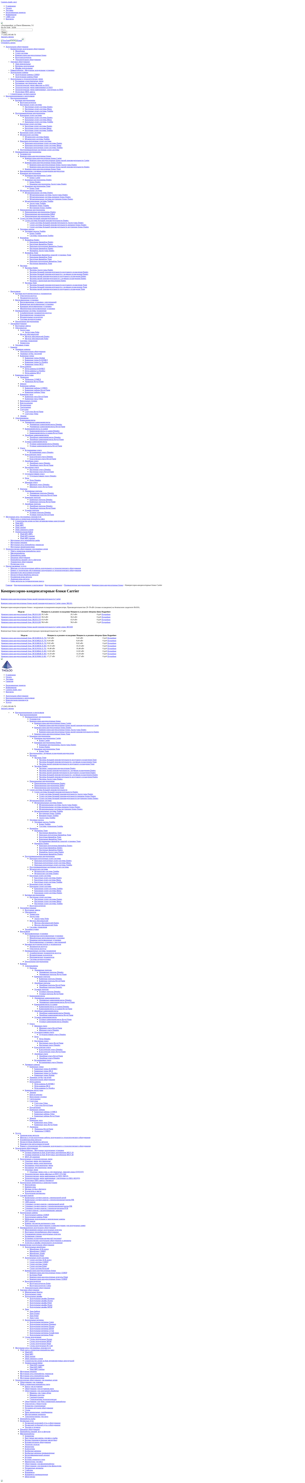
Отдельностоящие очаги (35, 474)
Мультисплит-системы (29, 135)
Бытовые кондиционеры (25, 100)
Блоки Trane (34, 188)
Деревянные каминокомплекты (37, 422)
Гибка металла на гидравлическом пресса (27, 581)
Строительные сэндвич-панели (23, 94)
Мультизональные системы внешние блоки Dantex (50, 197)
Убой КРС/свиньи (27, 536)
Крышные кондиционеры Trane (37, 186)
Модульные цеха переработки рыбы (25, 540)
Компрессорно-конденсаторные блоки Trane (43, 169)
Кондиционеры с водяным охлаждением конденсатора (42, 171)
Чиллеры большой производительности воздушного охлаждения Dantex (59, 272)
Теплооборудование (18, 324)
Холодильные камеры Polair (26, 77)
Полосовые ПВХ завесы (25, 92)
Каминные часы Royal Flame (36, 397)
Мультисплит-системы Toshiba (37, 139)
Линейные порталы (33, 504)
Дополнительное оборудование (28, 60)
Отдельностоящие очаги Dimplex (43, 476)
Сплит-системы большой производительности (39, 218)
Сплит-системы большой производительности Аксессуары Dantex (57, 223)
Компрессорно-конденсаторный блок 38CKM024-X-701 (24, 641)
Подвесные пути (17, 564)
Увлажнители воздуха (29, 298)
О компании (11, 6)
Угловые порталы (32, 510)
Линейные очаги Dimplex (40, 463)
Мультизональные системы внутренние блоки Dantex (51, 199)
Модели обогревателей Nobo (36, 339)
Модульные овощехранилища (22, 547)
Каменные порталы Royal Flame (43, 502)
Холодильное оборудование (17, 47)
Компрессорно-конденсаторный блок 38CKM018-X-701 (24, 638)
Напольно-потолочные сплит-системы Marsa (43, 145)
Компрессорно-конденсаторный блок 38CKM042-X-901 (24, 651)
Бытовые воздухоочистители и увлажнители (33, 293)
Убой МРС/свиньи (27, 538)
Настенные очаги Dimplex (40, 469)
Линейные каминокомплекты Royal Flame (47, 439)
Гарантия (9, 681)
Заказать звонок (7, 37)
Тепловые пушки (22, 345)
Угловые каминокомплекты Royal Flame (46, 446)
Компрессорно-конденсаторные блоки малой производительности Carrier (59, 160)
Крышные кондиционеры (30, 173)
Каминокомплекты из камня (36, 429)
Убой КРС (19, 523)
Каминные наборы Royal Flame (37, 390)
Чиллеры (23, 266)
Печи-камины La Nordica (35, 371)
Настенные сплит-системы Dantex (39, 107)
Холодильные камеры (19, 72)
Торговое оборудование (20, 62)
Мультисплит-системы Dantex (37, 137)
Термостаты (25, 343)
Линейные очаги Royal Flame (41, 465)
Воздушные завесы (23, 326)
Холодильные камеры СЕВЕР (27, 75)
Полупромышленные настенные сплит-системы (39, 150)
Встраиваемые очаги (33, 450)
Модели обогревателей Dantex (37, 336)
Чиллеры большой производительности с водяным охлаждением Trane (58, 287)
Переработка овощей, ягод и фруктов (25, 560)
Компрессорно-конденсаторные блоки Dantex (43, 163)
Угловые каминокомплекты (36, 442)
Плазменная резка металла (21, 577)
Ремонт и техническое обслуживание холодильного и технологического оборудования (45, 570)
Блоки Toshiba (35, 233)
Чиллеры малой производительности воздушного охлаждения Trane (57, 289)
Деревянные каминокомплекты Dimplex (46, 424)
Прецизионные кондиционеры (32, 210)
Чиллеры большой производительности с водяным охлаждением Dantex (59, 274)
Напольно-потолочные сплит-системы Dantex (43, 143)
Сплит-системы (21, 53)
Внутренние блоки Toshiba (40, 208)
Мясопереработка (17, 553)
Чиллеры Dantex (31, 268)
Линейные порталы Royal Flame (43, 508)
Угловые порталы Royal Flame (42, 515)
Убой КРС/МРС (26, 534)
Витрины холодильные (24, 66)
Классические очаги (33, 454)
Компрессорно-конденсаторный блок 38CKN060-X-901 (23, 656)
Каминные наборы (27, 386)
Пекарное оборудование (20, 557)
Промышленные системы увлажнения (30, 311)
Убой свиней (20, 527)
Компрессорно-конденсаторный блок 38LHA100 (21, 614)
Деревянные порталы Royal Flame (43, 495)
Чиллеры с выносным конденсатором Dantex (48, 281)
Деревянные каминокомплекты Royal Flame (47, 427)
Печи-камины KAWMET (35, 369)
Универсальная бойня (24, 532)
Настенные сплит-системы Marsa (38, 109)
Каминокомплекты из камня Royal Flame (46, 433)
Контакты (10, 19)
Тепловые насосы (27, 229)
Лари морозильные (23, 64)
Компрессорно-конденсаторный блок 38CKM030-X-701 (24, 643)
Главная (9, 585)
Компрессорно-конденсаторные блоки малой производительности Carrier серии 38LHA (36, 603)
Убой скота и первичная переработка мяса (27, 519)
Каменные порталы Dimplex (41, 500)
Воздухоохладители (23, 57)
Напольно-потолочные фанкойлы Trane (46, 261)
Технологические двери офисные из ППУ (32, 85)
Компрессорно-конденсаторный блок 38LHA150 (21, 620)
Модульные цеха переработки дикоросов (27, 545)
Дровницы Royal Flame (34, 381)
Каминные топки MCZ (34, 364)
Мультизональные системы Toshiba (39, 201)
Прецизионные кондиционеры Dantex (40, 212)
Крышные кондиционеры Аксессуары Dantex (48, 184)
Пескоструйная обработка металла (24, 575)
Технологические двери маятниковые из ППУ (34, 87)
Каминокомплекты (27, 420)
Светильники (25, 407)
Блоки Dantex (35, 182)
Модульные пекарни (18, 542)
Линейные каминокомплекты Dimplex (45, 437)
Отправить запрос (8, 43)
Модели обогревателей (29, 334)
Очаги (22, 448)
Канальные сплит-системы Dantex (39, 117)
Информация (11, 15)
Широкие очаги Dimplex (39, 485)
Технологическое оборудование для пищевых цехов (27, 549)
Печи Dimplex (35, 480)
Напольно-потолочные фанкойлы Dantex (46, 246)
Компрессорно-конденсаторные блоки (30, 55)
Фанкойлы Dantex (32, 240)
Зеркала (23, 384)
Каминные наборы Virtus (35, 392)
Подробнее (106, 614)
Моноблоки (20, 51)
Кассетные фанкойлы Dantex (41, 244)
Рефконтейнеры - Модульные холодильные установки (32, 70)
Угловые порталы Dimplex (40, 512)
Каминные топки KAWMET (36, 360)
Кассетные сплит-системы (30, 124)
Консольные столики (28, 401)
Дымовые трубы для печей (31, 354)
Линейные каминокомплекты (37, 435)
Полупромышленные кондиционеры (30, 113)
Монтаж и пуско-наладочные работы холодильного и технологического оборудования (45, 568)
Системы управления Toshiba (41, 236)
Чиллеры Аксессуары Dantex (41, 270)
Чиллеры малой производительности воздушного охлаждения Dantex (58, 276)
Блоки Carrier (35, 178)
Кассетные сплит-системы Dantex (38, 126)
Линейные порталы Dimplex (41, 506)
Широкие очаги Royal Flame (41, 487)
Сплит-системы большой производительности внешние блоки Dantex (58, 225)
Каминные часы (26, 394)
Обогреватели (21, 328)
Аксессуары (25, 330)
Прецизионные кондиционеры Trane (40, 216)
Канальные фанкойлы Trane (41, 257)
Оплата (9, 8)
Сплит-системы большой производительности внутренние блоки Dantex (59, 227)
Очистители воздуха (28, 296)
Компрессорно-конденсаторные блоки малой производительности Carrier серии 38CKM (37, 627)
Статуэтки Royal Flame (34, 412)
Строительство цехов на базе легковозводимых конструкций (40, 521)
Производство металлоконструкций (25, 573)
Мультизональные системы (31, 190)
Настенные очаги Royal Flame (42, 472)
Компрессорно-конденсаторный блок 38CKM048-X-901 (24, 654)
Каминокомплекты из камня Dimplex (45, 431)
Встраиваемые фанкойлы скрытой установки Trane (50, 255)
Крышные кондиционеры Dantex (38, 180)
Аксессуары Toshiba (38, 203)
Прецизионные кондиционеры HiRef (40, 214)
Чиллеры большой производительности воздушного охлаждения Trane (58, 285)
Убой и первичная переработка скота (25, 551)
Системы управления (28, 341)
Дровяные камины (22, 349)
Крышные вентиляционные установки (36, 306)
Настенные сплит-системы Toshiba (39, 111)
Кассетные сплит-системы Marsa (38, 128)
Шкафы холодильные (24, 68)
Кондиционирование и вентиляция (20, 96)
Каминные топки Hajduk (35, 358)
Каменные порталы (33, 497)
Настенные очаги (32, 467)
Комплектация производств (17, 700)
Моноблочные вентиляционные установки (37, 309)
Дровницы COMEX (33, 379)
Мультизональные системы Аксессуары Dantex (49, 195)
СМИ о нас (10, 17)
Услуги (8, 702)
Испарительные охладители (31, 317)
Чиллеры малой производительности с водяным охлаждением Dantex (58, 278)
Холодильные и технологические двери (26, 79)
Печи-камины (25, 366)
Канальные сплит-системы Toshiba (39, 122)
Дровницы (24, 377)
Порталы (23, 489)
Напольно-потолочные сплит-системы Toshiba (44, 148)
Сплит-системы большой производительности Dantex (47, 221)
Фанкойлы (24, 238)
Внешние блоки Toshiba (39, 205)
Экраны (23, 416)
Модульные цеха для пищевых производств (23, 517)
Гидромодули (25, 154)
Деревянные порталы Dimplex (42, 493)
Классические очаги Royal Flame (43, 459)
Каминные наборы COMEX (36, 388)
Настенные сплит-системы (31, 105)
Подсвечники (25, 405)
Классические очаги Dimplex (41, 457)
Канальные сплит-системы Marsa (38, 120)
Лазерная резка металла (20, 579)
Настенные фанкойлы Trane (41, 263)
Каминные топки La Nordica (36, 362)
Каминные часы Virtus (34, 399)
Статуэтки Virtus (31, 414)
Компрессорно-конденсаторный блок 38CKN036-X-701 (23, 648)
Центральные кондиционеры (27, 321)
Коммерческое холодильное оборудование (27, 49)
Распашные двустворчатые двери (28, 83)
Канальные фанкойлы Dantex (41, 242)
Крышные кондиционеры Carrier (38, 175)
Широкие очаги (31, 482)
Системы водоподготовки (30, 319)
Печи (27, 478)
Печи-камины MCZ (33, 373)
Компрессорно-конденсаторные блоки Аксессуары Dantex (53, 165)
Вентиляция (15, 291)
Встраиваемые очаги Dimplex (41, 452)
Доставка (9, 10)
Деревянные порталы (33, 491)
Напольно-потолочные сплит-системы (35, 141)
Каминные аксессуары (24, 375)
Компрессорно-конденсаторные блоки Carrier (43, 158)
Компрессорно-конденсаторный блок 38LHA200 (21, 622)
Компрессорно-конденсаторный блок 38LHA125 (21, 617)
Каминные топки (27, 356)
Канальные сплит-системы (31, 115)
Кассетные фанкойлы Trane (41, 259)
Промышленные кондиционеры (28, 152)
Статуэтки (24, 409)
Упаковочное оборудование (21, 562)
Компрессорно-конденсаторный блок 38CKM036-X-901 (24, 646)
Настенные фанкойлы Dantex (41, 248)
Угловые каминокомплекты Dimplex (44, 444)
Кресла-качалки (26, 403)
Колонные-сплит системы (30, 133)
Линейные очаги (31, 461)
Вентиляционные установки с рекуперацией (38, 302)
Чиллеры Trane (31, 283)
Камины (13, 347)
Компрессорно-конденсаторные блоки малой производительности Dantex (59, 167)
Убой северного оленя (24, 530)
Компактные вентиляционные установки (37, 304)
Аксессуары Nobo (32, 332)
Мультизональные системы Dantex (39, 193)
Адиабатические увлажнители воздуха (36, 313)
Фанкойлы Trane (31, 253)
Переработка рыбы (18, 555)
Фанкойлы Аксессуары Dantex (42, 251)
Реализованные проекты (16, 12)
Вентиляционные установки (26, 300)
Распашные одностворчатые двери (29, 81)
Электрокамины (21, 418)
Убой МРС (19, 525)
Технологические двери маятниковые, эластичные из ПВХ (39, 90)
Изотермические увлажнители (32, 315)
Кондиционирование (19, 98)
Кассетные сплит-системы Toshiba (39, 130)
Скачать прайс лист (14, 690)
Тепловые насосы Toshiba (35, 231)
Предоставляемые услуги (16, 566)
